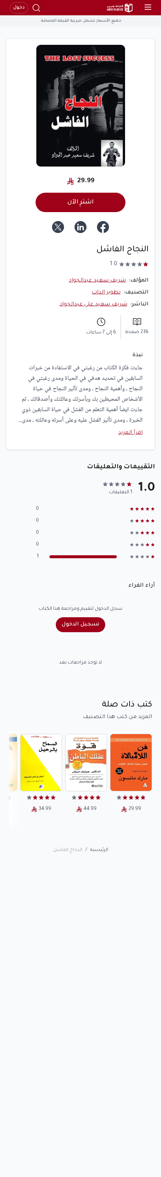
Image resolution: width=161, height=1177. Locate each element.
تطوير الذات (106, 293)
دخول (19, 7)
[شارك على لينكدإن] (80, 227)
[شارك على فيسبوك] (103, 227)
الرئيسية (99, 850)
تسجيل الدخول (80, 625)
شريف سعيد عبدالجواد (97, 281)
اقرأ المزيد (130, 433)
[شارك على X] (58, 227)
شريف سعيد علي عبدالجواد (93, 305)
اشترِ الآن (80, 202)
